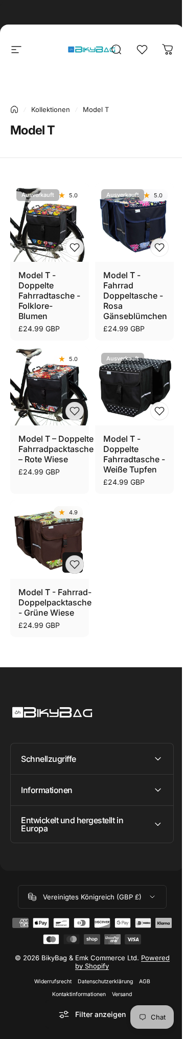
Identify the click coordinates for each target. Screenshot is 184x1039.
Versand (118, 993)
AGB (140, 980)
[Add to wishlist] (74, 247)
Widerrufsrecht (48, 980)
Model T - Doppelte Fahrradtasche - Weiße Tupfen (134, 454)
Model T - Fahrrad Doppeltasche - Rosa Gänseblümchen (135, 295)
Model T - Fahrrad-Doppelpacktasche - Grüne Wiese (54, 602)
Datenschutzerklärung (101, 980)
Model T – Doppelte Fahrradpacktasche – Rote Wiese (56, 449)
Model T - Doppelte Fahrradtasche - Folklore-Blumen (49, 295)
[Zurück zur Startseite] (14, 109)
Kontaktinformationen (75, 993)
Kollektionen (50, 109)
